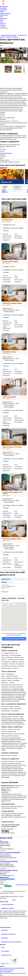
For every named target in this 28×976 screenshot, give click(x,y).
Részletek (6, 230)
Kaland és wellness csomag (8, 870)
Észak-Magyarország (5, 13)
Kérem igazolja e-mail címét (7, 893)
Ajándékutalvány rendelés (7, 908)
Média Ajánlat (4, 938)
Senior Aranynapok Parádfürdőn (10, 852)
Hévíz (1, 16)
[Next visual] (25, 55)
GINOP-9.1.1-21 (5, 963)
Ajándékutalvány (4, 6)
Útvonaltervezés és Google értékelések (14, 638)
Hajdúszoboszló (4, 15)
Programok (3, 23)
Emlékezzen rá (4, 884)
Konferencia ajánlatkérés (7, 904)
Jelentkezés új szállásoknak (8, 934)
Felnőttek (6, 153)
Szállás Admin (4, 930)
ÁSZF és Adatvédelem (5, 971)
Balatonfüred (3, 18)
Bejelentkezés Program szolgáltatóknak (11, 941)
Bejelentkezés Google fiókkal (7, 879)
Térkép (20, 110)
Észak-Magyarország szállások (9, 35)
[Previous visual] (3, 55)
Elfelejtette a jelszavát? (22, 884)
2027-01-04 (10, 586)
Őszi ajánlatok (3, 8)
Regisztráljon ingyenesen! (19, 891)
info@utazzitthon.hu (6, 955)
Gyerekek (2, 156)
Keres (1, 158)
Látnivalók (2, 25)
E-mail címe (3, 881)
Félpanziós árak (6, 579)
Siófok (1, 20)
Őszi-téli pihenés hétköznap (9, 861)
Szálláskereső (3, 10)
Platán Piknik (4, 842)
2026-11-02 (4, 192)
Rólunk (2, 947)
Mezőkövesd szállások (12, 37)
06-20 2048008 (5, 951)
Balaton (2, 11)
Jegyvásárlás (3, 27)
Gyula (1, 22)
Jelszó (1, 882)
